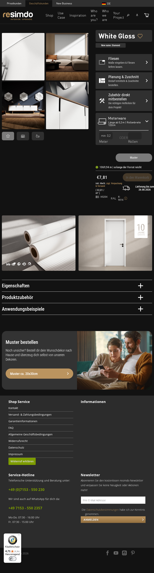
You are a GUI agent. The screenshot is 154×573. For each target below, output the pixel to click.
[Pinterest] (133, 553)
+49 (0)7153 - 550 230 (26, 489)
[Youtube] (116, 553)
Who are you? (94, 15)
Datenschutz (16, 447)
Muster (134, 157)
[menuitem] (40, 408)
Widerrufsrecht (18, 441)
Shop (49, 15)
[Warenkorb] (146, 15)
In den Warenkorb (137, 177)
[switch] (12, 558)
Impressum (15, 454)
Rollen (133, 141)
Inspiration (77, 15)
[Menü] (19, 535)
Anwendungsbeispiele (23, 309)
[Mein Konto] (137, 15)
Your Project (118, 15)
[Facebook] (107, 553)
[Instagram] (124, 553)
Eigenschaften (15, 285)
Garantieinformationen (22, 421)
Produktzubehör (17, 297)
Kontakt (13, 408)
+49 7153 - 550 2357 (25, 508)
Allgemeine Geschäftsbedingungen (30, 434)
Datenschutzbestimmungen (102, 509)
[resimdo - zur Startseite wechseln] (23, 15)
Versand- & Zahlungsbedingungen (30, 414)
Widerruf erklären (22, 461)
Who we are (105, 15)
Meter (103, 141)
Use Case (61, 15)
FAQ (11, 428)
